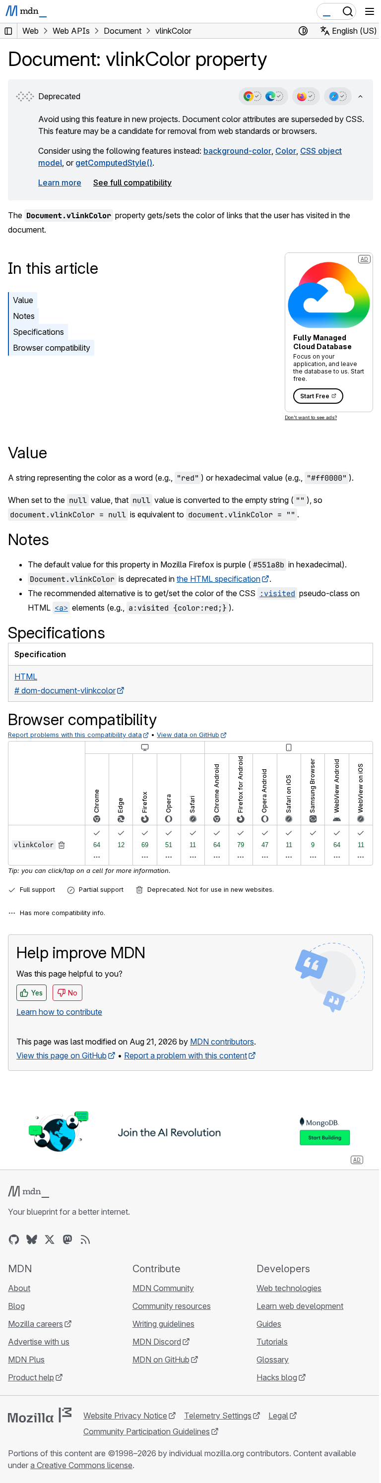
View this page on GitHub (61, 1055)
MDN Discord (156, 1342)
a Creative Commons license (81, 1465)
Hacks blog (276, 1377)
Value (23, 300)
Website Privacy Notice (125, 1416)
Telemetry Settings (218, 1416)
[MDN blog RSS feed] (85, 1239)
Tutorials (272, 1342)
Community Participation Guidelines (146, 1431)
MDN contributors (222, 1042)
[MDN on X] (50, 1239)
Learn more (59, 182)
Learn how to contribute (59, 1012)
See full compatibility (132, 182)
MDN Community (163, 1288)
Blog (16, 1306)
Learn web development (299, 1306)
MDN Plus (26, 1359)
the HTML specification (218, 579)
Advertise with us (38, 1342)
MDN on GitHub (161, 1359)
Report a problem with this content (185, 1055)
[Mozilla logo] (39, 1415)
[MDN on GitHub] (14, 1239)
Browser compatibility (51, 348)
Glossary (272, 1359)
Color (285, 151)
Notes (24, 316)
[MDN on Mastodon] (67, 1239)
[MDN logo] (28, 1192)
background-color (237, 151)
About (19, 1288)
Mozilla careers (35, 1324)
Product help (31, 1377)
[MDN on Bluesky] (32, 1239)
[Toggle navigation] (369, 11)
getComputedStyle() (113, 163)
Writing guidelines (163, 1324)
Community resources (171, 1306)
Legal (278, 1416)
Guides (268, 1324)
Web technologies (288, 1288)
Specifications (38, 332)
